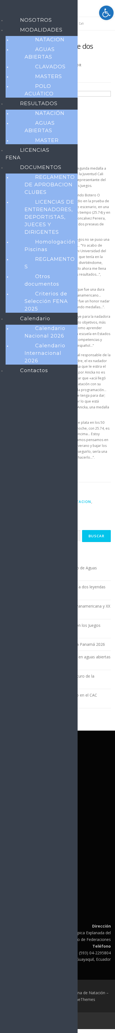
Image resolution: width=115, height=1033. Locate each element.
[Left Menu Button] (6, 9)
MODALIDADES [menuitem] (41, 30)
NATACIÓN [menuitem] (49, 113)
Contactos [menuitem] (34, 370)
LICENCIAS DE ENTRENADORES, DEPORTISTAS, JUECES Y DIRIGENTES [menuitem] (49, 217)
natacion (81, 501)
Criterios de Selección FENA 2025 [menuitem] (46, 301)
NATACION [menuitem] (49, 40)
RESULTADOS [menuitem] (39, 103)
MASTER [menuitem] (47, 140)
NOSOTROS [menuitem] (36, 20)
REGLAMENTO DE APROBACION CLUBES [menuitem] (50, 184)
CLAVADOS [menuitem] (50, 67)
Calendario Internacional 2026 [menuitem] (45, 353)
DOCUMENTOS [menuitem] (40, 167)
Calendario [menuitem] (35, 319)
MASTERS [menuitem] (48, 76)
